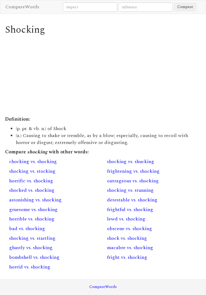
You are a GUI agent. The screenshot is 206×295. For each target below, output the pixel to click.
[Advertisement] (103, 75)
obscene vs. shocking (129, 228)
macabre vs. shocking (130, 247)
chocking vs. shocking (33, 161)
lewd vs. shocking (126, 219)
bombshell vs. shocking (34, 257)
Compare (185, 7)
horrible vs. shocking (31, 219)
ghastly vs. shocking (31, 247)
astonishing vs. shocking (35, 200)
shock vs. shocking (127, 238)
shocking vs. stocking (32, 171)
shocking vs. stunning (130, 190)
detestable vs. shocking (132, 200)
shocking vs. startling (32, 238)
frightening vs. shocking (133, 171)
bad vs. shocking (27, 228)
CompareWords (22, 6)
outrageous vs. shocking (133, 181)
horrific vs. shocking (31, 181)
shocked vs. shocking (31, 190)
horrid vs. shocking (29, 267)
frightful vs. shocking (130, 209)
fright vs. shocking (127, 257)
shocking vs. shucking (130, 161)
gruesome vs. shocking (33, 209)
